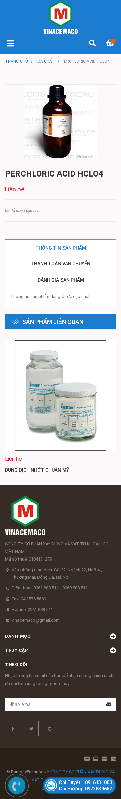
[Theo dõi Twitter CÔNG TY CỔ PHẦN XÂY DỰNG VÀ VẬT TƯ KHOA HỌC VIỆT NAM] (31, 728)
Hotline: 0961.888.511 (32, 609)
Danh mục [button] (17, 636)
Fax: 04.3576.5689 (29, 598)
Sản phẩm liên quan (52, 321)
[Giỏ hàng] (111, 44)
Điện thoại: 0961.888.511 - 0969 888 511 (50, 587)
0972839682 (85, 788)
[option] (60, 407)
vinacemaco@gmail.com (36, 620)
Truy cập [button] (16, 650)
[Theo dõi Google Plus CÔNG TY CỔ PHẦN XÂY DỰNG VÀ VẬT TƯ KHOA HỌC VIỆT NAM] (49, 728)
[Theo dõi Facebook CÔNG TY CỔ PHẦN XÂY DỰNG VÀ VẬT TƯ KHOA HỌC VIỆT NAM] (12, 728)
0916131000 (85, 782)
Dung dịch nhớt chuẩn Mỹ (37, 470)
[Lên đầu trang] (102, 766)
